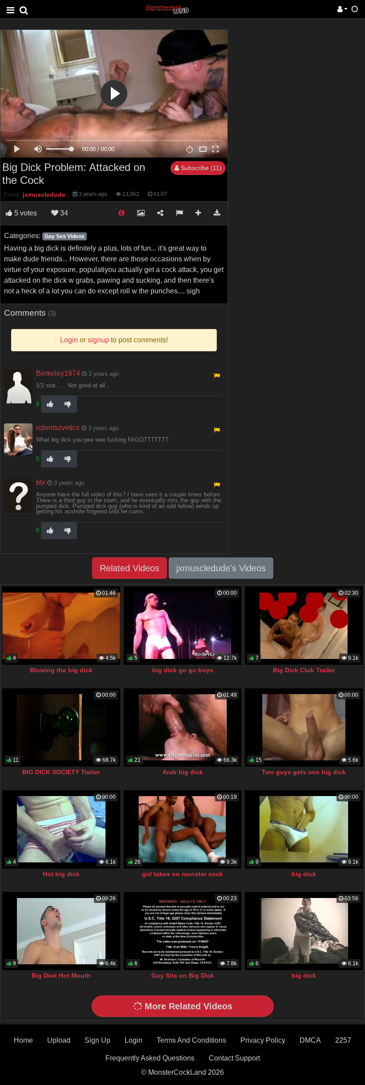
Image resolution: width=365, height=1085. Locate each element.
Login (133, 1040)
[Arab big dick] (183, 727)
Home (23, 1040)
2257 (343, 1040)
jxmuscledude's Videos (221, 568)
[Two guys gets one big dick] (304, 727)
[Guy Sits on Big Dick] (183, 931)
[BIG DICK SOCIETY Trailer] (61, 727)
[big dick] (304, 829)
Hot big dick (61, 874)
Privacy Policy (262, 1040)
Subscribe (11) (200, 167)
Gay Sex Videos (65, 236)
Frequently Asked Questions (150, 1058)
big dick (304, 874)
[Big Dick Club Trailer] (304, 625)
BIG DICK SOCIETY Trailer (61, 772)
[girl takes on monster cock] (183, 829)
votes (25, 213)
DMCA (310, 1040)
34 (63, 213)
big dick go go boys (182, 670)
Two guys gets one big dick (304, 772)
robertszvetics (58, 427)
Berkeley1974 (58, 373)
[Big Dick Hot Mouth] (61, 931)
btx (40, 482)
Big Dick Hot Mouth (61, 975)
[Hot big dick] (61, 829)
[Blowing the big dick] (61, 625)
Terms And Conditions (191, 1040)
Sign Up (97, 1040)
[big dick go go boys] (183, 625)
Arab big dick (182, 772)
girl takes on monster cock (182, 874)
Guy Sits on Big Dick (182, 975)
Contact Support (234, 1058)
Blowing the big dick (61, 670)
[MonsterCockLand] (166, 8)
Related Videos (129, 568)
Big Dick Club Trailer (304, 670)
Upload (58, 1040)
